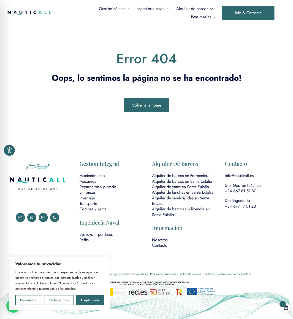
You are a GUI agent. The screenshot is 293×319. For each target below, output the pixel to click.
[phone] (54, 217)
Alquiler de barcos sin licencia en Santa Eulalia (181, 211)
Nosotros (160, 240)
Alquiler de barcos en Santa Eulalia (182, 181)
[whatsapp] (31, 217)
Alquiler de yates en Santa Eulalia (180, 187)
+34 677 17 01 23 (240, 206)
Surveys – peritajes (96, 234)
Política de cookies (190, 274)
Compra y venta (92, 209)
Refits (84, 240)
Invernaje (87, 198)
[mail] (43, 217)
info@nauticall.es (239, 176)
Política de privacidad (163, 274)
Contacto (159, 245)
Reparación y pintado (97, 187)
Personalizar (29, 300)
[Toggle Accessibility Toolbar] (9, 150)
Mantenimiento (92, 176)
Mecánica (87, 181)
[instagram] (20, 217)
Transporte (88, 203)
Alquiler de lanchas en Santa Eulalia (182, 192)
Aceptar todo (89, 300)
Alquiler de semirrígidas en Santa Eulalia (180, 200)
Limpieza (87, 192)
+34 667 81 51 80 (240, 191)
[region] (59, 283)
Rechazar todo (59, 300)
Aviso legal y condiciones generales (127, 274)
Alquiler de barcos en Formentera (180, 176)
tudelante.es (244, 274)
